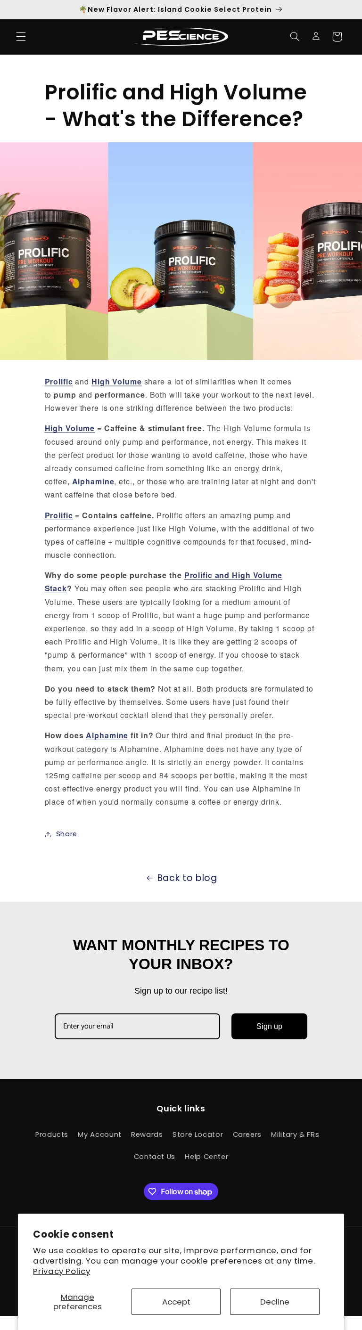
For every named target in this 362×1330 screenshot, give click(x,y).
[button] (21, 37)
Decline (274, 1301)
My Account (99, 1134)
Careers (247, 1134)
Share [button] (66, 834)
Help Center (206, 1156)
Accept (176, 1301)
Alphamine (107, 735)
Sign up (269, 1026)
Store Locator (198, 1134)
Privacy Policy (61, 1271)
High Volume (70, 428)
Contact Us (154, 1156)
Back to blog (187, 878)
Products (51, 1134)
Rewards (147, 1134)
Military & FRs (295, 1134)
